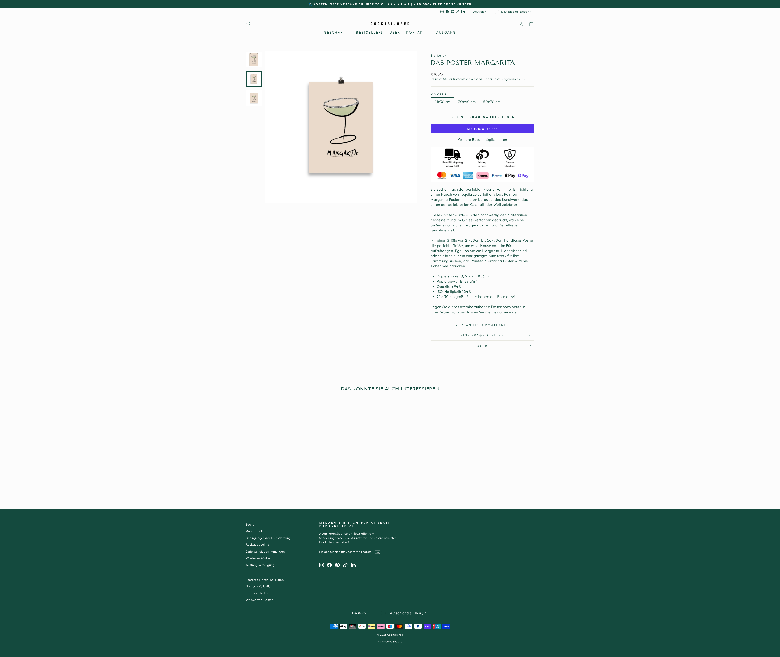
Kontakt (416, 32)
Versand (476, 79)
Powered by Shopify (390, 641)
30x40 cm (467, 101)
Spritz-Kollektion (257, 593)
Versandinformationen (482, 325)
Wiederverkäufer (258, 558)
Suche (250, 524)
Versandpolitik (256, 531)
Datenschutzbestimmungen (265, 551)
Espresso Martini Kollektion (265, 580)
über (395, 32)
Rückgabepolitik (257, 544)
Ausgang (446, 32)
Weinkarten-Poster (259, 600)
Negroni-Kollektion (259, 586)
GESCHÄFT (335, 32)
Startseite (437, 56)
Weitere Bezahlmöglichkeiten (482, 139)
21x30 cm (442, 101)
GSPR (482, 346)
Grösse (439, 94)
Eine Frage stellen (482, 335)
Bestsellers (369, 32)
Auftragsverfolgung (260, 565)
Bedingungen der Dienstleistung (268, 538)
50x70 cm (491, 101)
